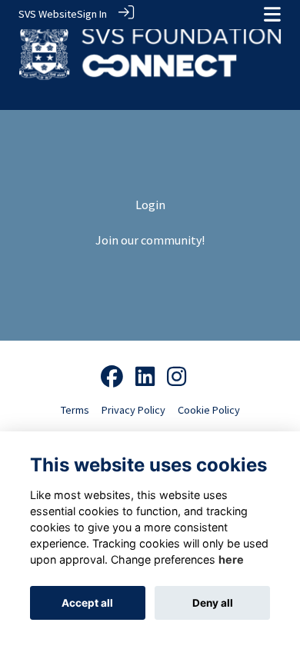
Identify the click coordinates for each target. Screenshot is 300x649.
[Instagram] (176, 377)
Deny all (212, 603)
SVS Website (47, 14)
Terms (75, 410)
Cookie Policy (209, 410)
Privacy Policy (133, 410)
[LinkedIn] (145, 377)
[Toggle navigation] (272, 14)
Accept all (87, 603)
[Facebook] (112, 377)
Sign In (92, 14)
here (231, 559)
